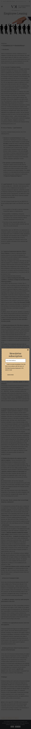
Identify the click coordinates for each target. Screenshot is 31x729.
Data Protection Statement (13, 368)
